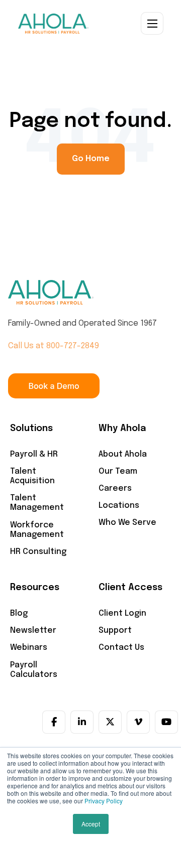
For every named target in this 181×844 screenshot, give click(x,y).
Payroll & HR (34, 454)
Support (115, 630)
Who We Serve (127, 522)
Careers (115, 488)
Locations (119, 505)
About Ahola (123, 454)
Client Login (122, 613)
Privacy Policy (103, 800)
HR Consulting (38, 551)
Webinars (28, 647)
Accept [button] (90, 823)
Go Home (91, 159)
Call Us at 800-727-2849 (53, 346)
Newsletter (33, 630)
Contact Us (121, 647)
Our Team (118, 471)
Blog (19, 613)
